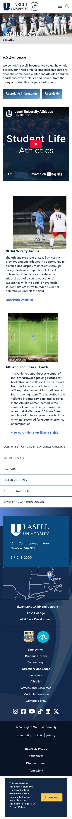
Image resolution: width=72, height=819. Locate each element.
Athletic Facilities (16, 491)
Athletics (9, 40)
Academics (36, 756)
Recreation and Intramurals (24, 502)
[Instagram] (15, 711)
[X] (56, 711)
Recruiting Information (21, 93)
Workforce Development (36, 619)
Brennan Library (36, 656)
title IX (38, 735)
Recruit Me (52, 93)
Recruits (10, 468)
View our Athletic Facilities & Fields (35, 432)
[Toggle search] (67, 6)
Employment (36, 649)
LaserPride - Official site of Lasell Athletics (34, 446)
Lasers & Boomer (15, 480)
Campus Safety (36, 701)
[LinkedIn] (48, 711)
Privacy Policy (17, 807)
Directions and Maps (36, 669)
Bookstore (36, 675)
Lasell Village (36, 613)
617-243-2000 (21, 557)
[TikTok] (40, 711)
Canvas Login (36, 662)
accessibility (24, 735)
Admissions (36, 770)
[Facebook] (23, 711)
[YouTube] (32, 711)
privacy (50, 735)
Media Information (36, 694)
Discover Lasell (36, 763)
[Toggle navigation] (59, 6)
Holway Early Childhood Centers (36, 607)
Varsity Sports (14, 457)
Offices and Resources (36, 688)
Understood (51, 797)
